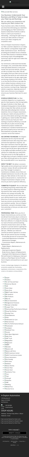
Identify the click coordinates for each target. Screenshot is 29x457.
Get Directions (4, 402)
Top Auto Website (15, 438)
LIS (17, 445)
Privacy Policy (22, 441)
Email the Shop (9, 407)
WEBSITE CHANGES (14, 433)
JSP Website (25, 437)
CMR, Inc (20, 437)
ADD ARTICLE (13, 445)
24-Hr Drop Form (6, 441)
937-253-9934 (8, 405)
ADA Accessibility (14, 441)
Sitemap (14, 442)
